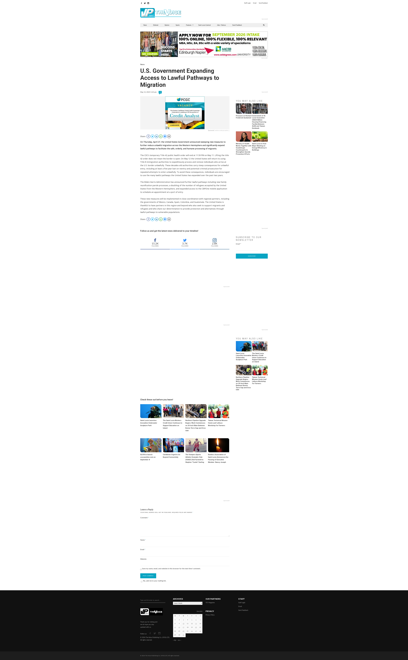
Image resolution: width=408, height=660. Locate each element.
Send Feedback (263, 3)
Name (143, 540)
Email (254, 3)
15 (175, 627)
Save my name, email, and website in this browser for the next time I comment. (171, 568)
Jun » (179, 640)
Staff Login (247, 3)
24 (183, 631)
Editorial (155, 25)
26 (192, 631)
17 (183, 627)
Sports (178, 25)
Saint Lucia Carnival (204, 25)
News (145, 25)
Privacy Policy (210, 615)
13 (196, 623)
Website (143, 559)
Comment (144, 518)
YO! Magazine (210, 602)
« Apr (174, 640)
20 (196, 627)
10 (183, 623)
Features (188, 25)
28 (200, 631)
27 (196, 631)
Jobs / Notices (221, 25)
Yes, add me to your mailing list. (154, 581)
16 (179, 627)
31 (183, 635)
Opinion (167, 25)
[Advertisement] (230, 13)
